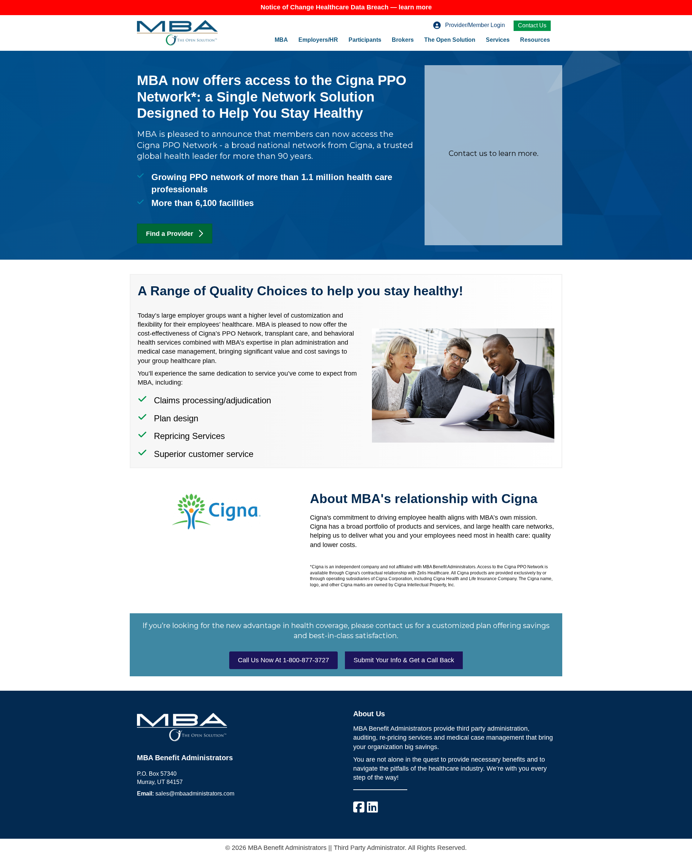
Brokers (403, 40)
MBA (281, 40)
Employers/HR (318, 40)
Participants (365, 40)
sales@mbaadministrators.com (194, 793)
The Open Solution (449, 40)
